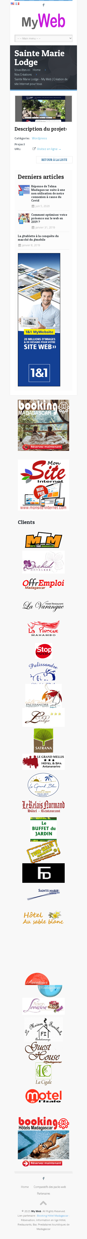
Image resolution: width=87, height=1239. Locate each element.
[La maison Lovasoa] (43, 1006)
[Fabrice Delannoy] (43, 873)
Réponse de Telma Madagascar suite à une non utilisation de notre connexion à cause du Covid (48, 193)
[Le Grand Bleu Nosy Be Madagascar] (44, 785)
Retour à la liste (54, 160)
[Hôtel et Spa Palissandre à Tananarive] (43, 673)
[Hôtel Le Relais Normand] (43, 806)
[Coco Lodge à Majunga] (43, 717)
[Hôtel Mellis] (43, 761)
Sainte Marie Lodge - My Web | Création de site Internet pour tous (41, 81)
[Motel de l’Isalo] (43, 1096)
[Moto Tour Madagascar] (43, 539)
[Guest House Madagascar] (43, 1051)
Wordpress (39, 138)
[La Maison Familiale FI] (43, 1029)
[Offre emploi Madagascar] (43, 584)
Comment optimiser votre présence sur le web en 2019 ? (49, 218)
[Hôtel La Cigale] (43, 1073)
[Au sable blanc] (43, 917)
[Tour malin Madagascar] (43, 851)
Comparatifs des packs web (50, 1187)
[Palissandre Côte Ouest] (43, 696)
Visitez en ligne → (49, 148)
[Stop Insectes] (43, 650)
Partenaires (43, 1193)
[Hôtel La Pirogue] (43, 628)
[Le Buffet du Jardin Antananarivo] (43, 829)
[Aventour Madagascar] (43, 985)
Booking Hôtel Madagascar (52, 1215)
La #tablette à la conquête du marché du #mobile (38, 237)
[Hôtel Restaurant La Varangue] (43, 606)
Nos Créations (23, 74)
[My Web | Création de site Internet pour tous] (43, 21)
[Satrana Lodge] (44, 740)
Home (37, 70)
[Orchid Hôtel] (43, 562)
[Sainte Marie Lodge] (43, 120)
